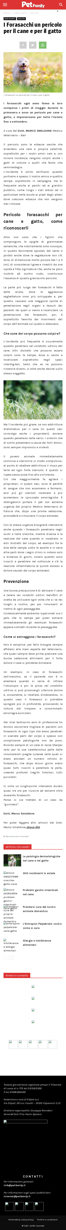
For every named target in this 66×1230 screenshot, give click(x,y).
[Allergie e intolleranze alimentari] (12, 945)
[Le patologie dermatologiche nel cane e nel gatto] (12, 860)
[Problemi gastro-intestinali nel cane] (12, 899)
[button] (61, 6)
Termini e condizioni (47, 1219)
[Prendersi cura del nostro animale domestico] (12, 914)
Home (7, 13)
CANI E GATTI (20, 13)
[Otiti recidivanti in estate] (12, 878)
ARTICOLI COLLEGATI (17, 847)
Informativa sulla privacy (21, 1219)
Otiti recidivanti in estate (39, 873)
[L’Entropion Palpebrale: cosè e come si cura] (12, 928)
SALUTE (34, 13)
